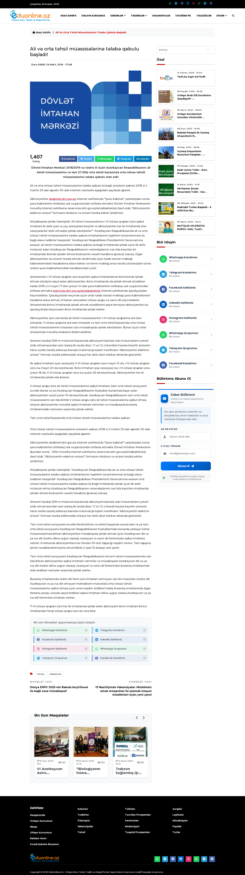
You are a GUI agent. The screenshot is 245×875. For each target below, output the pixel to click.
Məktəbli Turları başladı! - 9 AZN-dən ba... (194, 209)
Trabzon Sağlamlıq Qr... (129, 771)
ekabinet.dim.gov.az (62, 199)
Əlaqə (33, 826)
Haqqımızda (37, 815)
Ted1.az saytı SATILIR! (191, 76)
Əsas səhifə (43, 32)
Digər (220, 15)
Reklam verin (38, 838)
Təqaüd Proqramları (137, 832)
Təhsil (41, 674)
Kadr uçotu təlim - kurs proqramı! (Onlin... (192, 171)
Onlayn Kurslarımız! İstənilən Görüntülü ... (190, 115)
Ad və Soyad (169, 429)
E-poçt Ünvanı (170, 446)
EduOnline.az (56, 872)
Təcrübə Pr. (183, 15)
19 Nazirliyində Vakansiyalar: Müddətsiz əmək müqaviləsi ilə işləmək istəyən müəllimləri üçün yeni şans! (123, 688)
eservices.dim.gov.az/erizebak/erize (76, 290)
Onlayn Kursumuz (93, 15)
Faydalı (176, 826)
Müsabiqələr (180, 820)
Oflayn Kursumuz (41, 832)
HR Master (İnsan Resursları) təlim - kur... (192, 190)
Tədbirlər (137, 15)
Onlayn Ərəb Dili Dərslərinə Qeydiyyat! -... (194, 97)
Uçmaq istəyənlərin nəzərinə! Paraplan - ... (191, 153)
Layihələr (178, 814)
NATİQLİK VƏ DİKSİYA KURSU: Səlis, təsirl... (191, 227)
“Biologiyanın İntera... (88, 771)
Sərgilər (177, 808)
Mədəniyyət (132, 826)
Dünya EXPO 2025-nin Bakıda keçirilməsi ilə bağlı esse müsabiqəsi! (59, 686)
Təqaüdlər (204, 15)
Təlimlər (130, 808)
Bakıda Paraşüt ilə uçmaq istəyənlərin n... (193, 134)
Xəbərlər (116, 15)
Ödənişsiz (84, 820)
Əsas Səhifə (68, 15)
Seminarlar (132, 820)
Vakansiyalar (161, 15)
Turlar (176, 832)
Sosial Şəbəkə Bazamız (44, 844)
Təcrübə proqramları (138, 814)
